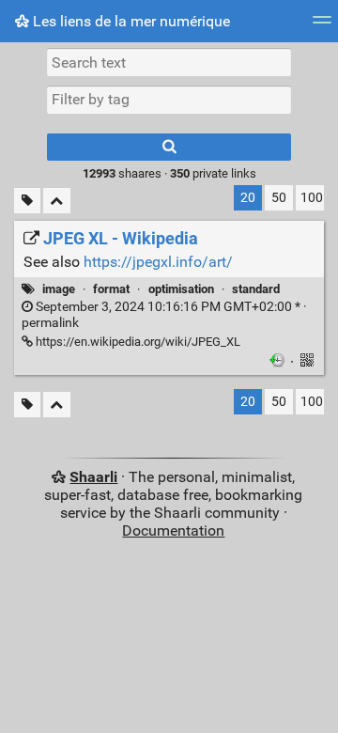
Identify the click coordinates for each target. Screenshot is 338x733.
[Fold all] (56, 200)
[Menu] (322, 26)
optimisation (181, 289)
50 (278, 198)
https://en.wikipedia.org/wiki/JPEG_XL (136, 342)
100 (311, 198)
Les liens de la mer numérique (129, 21)
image (58, 289)
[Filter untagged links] (27, 200)
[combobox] (169, 100)
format (111, 289)
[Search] (169, 147)
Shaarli (93, 477)
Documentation (173, 530)
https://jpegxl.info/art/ (158, 262)
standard (256, 289)
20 (247, 198)
